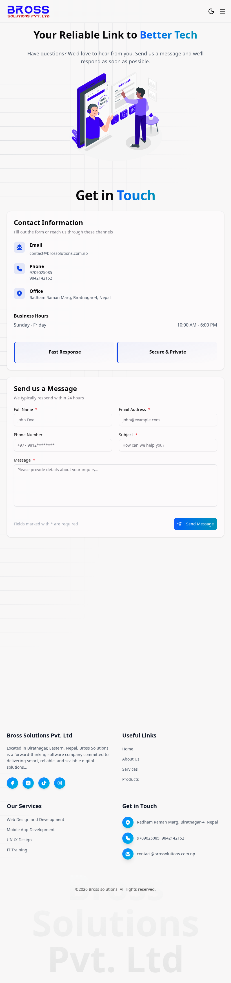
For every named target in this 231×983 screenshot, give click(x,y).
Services (130, 769)
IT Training (17, 849)
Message (24, 460)
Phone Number (28, 435)
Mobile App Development (31, 829)
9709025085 (41, 272)
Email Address (134, 409)
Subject (128, 435)
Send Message (200, 524)
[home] (28, 11)
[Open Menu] (222, 11)
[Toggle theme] (211, 11)
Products (130, 779)
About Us (130, 759)
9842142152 (41, 278)
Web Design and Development (35, 819)
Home (127, 749)
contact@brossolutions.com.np (59, 253)
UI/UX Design (19, 839)
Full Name (25, 409)
